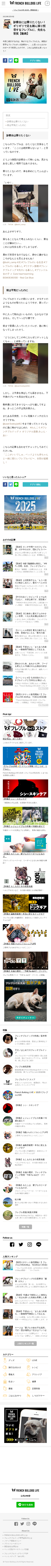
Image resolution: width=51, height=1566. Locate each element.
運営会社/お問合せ (11, 1546)
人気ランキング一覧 (25, 1343)
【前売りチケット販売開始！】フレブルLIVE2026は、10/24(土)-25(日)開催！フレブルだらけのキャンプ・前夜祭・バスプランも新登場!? (31, 1263)
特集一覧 (25, 1227)
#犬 (19, 262)
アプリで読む (35, 60)
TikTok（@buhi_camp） (17, 224)
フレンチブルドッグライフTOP (16, 1553)
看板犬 (11, 1374)
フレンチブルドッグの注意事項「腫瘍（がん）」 (31, 1279)
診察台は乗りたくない (18, 121)
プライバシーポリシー (12, 1544)
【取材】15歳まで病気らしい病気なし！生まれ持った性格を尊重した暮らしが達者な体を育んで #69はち (31, 1296)
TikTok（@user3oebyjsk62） (19, 386)
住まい (11, 1381)
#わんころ (35, 427)
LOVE (34, 1360)
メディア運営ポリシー (12, 1541)
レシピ (35, 1367)
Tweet (10, 60)
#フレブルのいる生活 (32, 262)
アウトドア (37, 1374)
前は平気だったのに (16, 125)
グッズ (11, 1360)
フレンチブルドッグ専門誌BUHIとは (18, 1538)
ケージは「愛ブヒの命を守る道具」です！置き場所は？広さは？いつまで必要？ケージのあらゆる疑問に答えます (31, 1329)
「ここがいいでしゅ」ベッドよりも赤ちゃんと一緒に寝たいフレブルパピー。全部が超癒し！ (25, 458)
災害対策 (36, 1388)
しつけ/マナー (38, 1395)
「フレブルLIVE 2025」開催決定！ (25, 10)
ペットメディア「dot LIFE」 (15, 1556)
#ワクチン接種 (31, 266)
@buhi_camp (10, 262)
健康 (34, 1381)
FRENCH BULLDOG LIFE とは (15, 1535)
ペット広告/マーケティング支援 (16, 1549)
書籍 (10, 1388)
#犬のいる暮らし (25, 270)
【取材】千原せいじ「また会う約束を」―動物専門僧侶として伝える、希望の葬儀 (31, 1312)
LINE (16, 60)
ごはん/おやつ (14, 1395)
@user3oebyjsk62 (12, 423)
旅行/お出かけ (14, 1367)
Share (5, 60)
